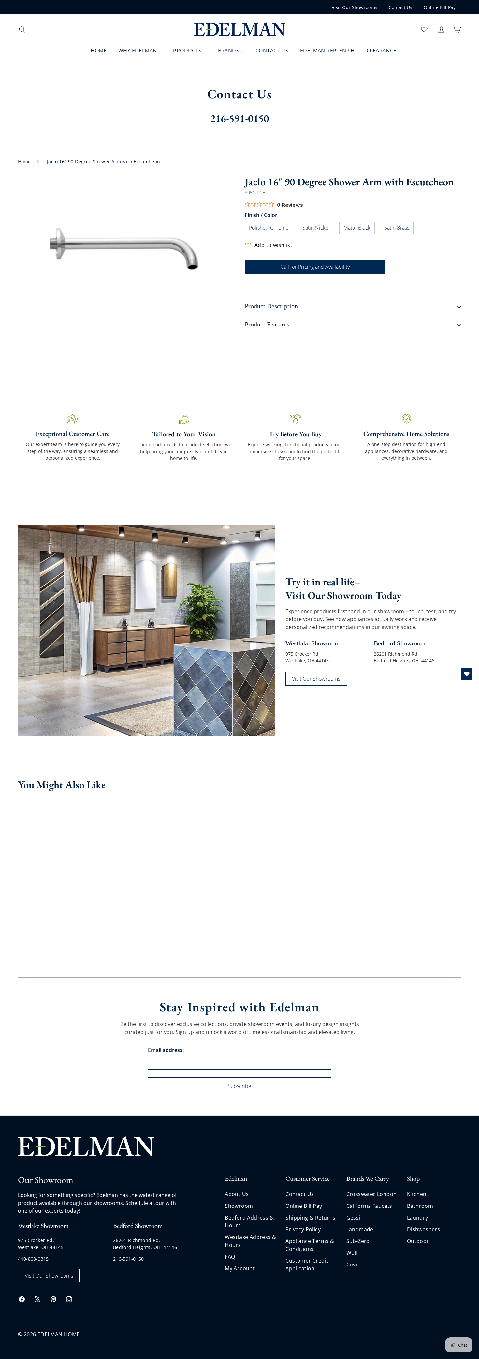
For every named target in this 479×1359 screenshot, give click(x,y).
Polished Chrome (271, 229)
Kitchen (417, 1194)
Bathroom (420, 1205)
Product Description (271, 306)
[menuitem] (94, 50)
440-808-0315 (33, 1259)
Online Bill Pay (303, 1205)
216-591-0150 (128, 1259)
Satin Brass (399, 229)
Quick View (44, 856)
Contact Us (400, 7)
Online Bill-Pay (440, 7)
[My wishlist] (424, 29)
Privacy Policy (303, 1229)
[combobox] (70, 29)
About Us (237, 1194)
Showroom (239, 1205)
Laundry (417, 1217)
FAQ (230, 1256)
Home (24, 161)
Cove (352, 1264)
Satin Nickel (318, 229)
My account (240, 1268)
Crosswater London (371, 1194)
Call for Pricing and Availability (315, 266)
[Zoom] (126, 251)
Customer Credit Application (306, 1264)
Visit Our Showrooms (354, 7)
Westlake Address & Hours (250, 1241)
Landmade (359, 1229)
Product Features (267, 324)
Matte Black (359, 229)
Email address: (166, 1050)
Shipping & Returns (310, 1217)
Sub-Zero (358, 1241)
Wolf (352, 1252)
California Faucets (369, 1205)
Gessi (353, 1217)
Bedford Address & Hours (249, 1221)
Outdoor (418, 1241)
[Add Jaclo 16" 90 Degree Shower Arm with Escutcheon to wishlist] (77, 807)
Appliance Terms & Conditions (309, 1244)
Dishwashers (423, 1229)
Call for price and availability (44, 897)
